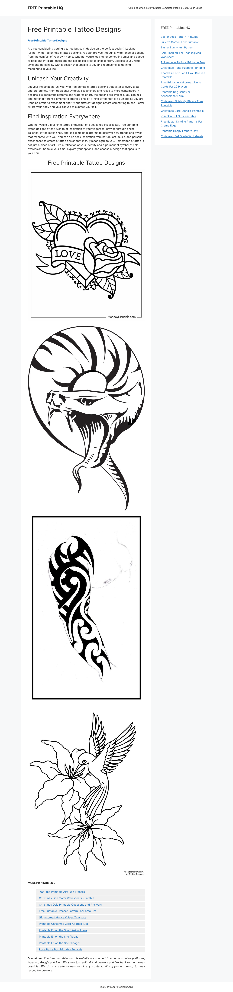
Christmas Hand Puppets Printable (183, 67)
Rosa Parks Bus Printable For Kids (60, 949)
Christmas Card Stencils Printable (182, 110)
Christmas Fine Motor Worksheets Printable (66, 898)
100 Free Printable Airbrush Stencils (62, 891)
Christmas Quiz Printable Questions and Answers (70, 904)
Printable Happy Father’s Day (179, 130)
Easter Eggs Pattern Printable (179, 36)
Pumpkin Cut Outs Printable (178, 116)
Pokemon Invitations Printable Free (183, 62)
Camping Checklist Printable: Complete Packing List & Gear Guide (165, 7)
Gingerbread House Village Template (62, 917)
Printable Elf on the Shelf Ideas (58, 936)
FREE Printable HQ (45, 8)
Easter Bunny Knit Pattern (177, 47)
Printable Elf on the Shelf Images (60, 943)
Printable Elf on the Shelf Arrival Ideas (63, 930)
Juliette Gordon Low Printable (180, 42)
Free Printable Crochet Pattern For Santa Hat (67, 911)
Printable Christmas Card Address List (63, 923)
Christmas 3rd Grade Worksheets (182, 136)
